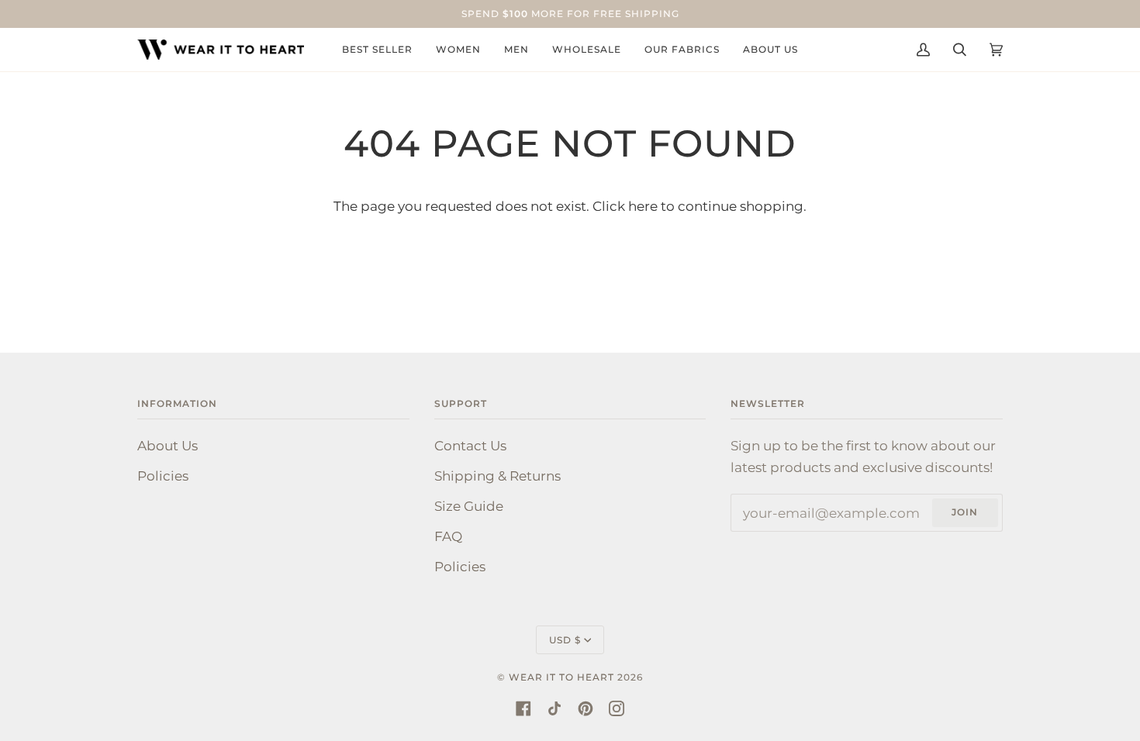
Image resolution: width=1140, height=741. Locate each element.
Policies (162, 475)
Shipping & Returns (497, 475)
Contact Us (470, 445)
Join (965, 512)
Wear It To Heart (561, 677)
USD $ (565, 640)
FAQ (448, 536)
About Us (167, 445)
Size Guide (468, 506)
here (643, 206)
